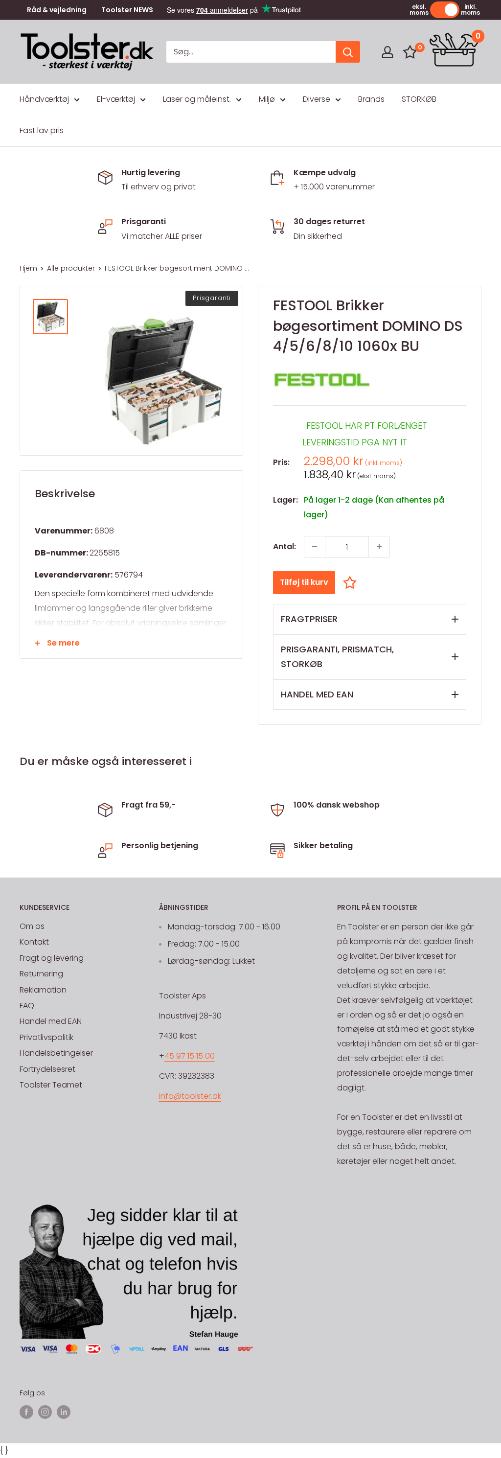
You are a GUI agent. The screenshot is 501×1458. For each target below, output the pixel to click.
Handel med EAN (51, 1021)
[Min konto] (387, 52)
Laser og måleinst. (197, 99)
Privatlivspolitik (46, 1037)
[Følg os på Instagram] (45, 1412)
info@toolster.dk (190, 1096)
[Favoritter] (410, 52)
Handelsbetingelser (56, 1053)
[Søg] (348, 52)
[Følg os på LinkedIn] (63, 1412)
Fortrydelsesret (47, 1069)
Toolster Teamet (51, 1084)
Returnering (41, 973)
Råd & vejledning (57, 10)
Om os (32, 926)
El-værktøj (116, 99)
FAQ (27, 1005)
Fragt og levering (52, 958)
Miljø (267, 99)
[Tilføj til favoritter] (352, 582)
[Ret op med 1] (379, 546)
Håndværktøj (44, 99)
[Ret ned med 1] (314, 546)
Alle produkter (71, 268)
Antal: (284, 546)
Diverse (316, 99)
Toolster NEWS (127, 10)
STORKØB (419, 99)
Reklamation (43, 989)
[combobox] (251, 52)
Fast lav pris (42, 130)
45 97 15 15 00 (189, 1056)
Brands (371, 99)
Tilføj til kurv (304, 582)
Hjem (28, 268)
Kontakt (34, 942)
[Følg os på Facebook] (26, 1412)
